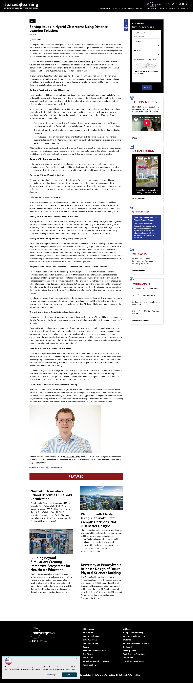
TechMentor (88, 654)
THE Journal (128, 657)
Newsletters (174, 8)
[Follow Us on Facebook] (176, 4)
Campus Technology (92, 636)
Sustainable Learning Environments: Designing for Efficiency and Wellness (144, 261)
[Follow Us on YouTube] (183, 4)
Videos (131, 8)
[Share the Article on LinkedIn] (125, 25)
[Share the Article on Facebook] (125, 20)
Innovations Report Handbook (145, 288)
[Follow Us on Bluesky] (173, 4)
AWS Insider (88, 632)
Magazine (104, 8)
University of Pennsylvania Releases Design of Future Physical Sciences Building (101, 568)
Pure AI (86, 647)
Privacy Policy (151, 59)
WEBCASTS (139, 254)
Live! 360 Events (90, 639)
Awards (162, 8)
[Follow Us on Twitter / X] (169, 4)
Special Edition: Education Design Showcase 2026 (147, 191)
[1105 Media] (42, 653)
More (183, 8)
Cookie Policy (96, 675)
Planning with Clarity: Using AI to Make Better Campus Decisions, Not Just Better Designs (99, 520)
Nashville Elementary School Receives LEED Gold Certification (51, 495)
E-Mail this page (38, 467)
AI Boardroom (89, 629)
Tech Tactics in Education (134, 654)
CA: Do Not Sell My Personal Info (128, 675)
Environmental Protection (134, 636)
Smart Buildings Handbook (143, 295)
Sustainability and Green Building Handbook (146, 303)
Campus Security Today (133, 632)
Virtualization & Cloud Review (96, 661)
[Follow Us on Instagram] (180, 4)
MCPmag (127, 639)
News (115, 8)
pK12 (32, 21)
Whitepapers (141, 283)
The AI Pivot (88, 657)
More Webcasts (138, 270)
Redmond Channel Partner (94, 650)
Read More (138, 238)
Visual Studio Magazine (133, 661)
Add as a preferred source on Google (155, 4)
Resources (150, 8)
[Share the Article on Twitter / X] (125, 29)
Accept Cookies (69, 675)
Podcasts (140, 8)
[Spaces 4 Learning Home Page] (21, 5)
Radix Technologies (72, 456)
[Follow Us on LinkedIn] (166, 4)
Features (122, 8)
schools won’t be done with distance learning (73, 61)
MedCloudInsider (90, 643)
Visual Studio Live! (91, 665)
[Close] (76, 658)
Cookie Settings (51, 675)
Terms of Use (110, 675)
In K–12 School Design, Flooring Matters (145, 312)
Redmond (127, 647)
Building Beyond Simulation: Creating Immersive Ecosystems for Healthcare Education (50, 563)
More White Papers (140, 320)
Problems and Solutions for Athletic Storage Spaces (145, 218)
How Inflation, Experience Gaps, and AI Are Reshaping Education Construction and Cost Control (145, 109)
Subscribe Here (138, 198)
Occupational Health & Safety (136, 643)
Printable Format (56, 467)
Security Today (129, 650)
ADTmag (127, 629)
